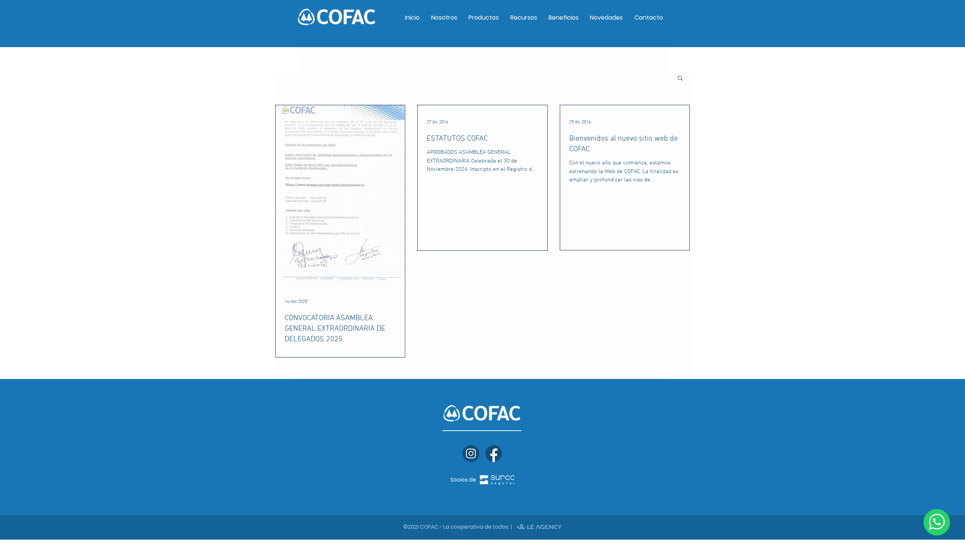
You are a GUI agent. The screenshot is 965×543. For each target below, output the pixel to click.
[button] (680, 79)
